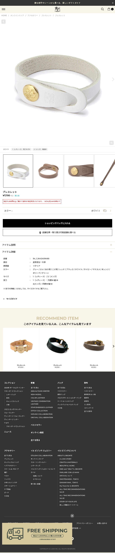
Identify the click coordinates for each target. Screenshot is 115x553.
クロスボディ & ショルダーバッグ (69, 398)
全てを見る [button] (35, 440)
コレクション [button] (9, 382)
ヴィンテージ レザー (11, 419)
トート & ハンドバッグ (66, 401)
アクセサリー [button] (9, 450)
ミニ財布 (87, 405)
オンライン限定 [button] (37, 432)
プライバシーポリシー (84, 523)
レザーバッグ (11, 395)
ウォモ (6, 423)
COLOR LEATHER (38, 398)
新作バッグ (61, 394)
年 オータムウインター (14, 388)
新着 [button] (32, 382)
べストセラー (89, 391)
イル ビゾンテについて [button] (67, 450)
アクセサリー (33, 15)
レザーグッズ (35, 466)
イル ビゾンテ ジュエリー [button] (41, 450)
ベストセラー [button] (36, 425)
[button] (113, 79)
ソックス (7, 479)
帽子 (5, 472)
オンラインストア (17, 15)
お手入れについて (66, 476)
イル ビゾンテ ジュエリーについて (43, 469)
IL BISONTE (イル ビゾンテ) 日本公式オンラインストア (57, 9)
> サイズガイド (10, 299)
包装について (37, 476)
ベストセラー (62, 391)
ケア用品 (7, 489)
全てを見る (35, 388)
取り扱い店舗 (35, 484)
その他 (60, 408)
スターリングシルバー (39, 462)
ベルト (6, 476)
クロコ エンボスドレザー (13, 409)
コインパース (88, 408)
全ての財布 (88, 411)
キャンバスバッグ (12, 401)
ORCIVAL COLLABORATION (42, 417)
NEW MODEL (36, 394)
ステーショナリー (10, 486)
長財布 (86, 398)
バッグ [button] (60, 382)
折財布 (86, 401)
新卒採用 (75, 528)
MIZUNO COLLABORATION (41, 414)
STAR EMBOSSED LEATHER (42, 407)
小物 (7, 405)
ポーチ (6, 493)
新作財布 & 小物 (90, 394)
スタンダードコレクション (13, 391)
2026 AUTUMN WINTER (40, 391)
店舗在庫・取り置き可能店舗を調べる (59, 232)
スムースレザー (9, 413)
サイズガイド (32, 289)
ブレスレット (46, 15)
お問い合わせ (102, 523)
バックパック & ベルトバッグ (68, 405)
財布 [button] (86, 382)
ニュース (7, 431)
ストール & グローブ (11, 469)
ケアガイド (37, 479)
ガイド (33, 472)
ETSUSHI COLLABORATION (42, 456)
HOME (4, 15)
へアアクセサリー (10, 466)
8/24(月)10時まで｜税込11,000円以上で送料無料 (57, 3)
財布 (7, 398)
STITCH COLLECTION (39, 411)
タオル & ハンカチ (10, 482)
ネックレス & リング (11, 462)
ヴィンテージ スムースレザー (14, 416)
